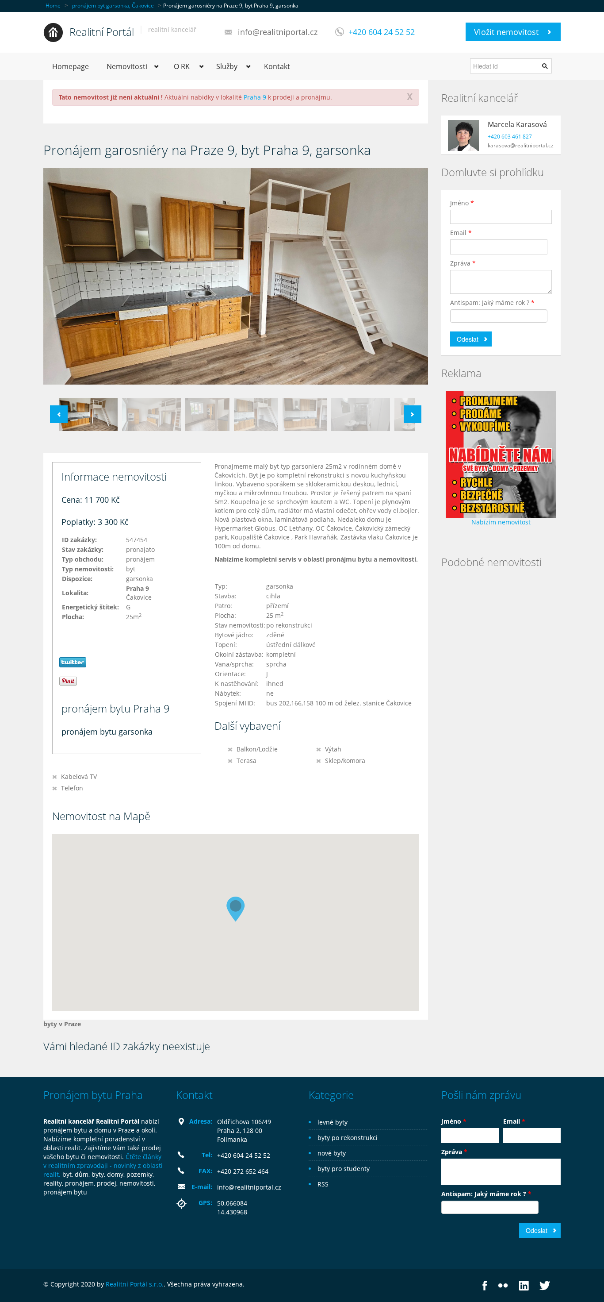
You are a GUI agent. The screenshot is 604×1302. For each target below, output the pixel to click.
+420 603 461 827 (510, 136)
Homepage (70, 66)
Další (412, 414)
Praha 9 (255, 97)
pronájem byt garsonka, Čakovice (113, 5)
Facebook (484, 1285)
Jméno (462, 203)
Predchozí (59, 414)
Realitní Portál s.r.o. (135, 1284)
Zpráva (463, 263)
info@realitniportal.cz (277, 32)
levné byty (332, 1122)
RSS (323, 1184)
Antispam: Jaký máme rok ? (492, 302)
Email (461, 232)
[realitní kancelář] (53, 31)
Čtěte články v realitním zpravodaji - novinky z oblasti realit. (103, 1165)
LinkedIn (524, 1285)
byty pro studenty (343, 1168)
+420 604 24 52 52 (381, 32)
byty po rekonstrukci (347, 1137)
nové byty (331, 1153)
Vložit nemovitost (506, 32)
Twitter (544, 1285)
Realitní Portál (101, 31)
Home (53, 5)
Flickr (503, 1285)
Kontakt (277, 66)
